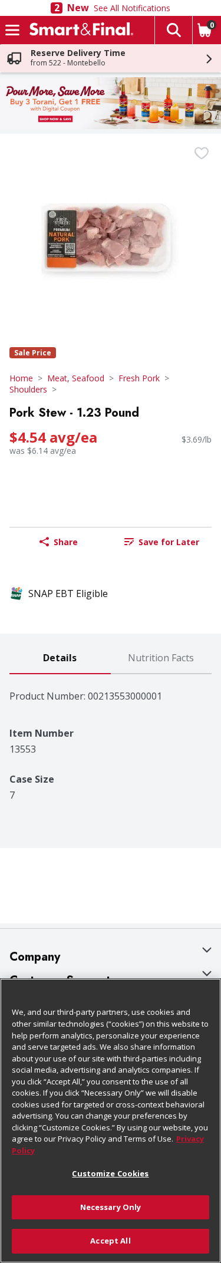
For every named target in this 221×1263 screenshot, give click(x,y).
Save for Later (168, 542)
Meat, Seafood (75, 378)
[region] (110, 1120)
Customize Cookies (110, 1173)
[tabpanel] (110, 737)
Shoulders (28, 389)
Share (66, 542)
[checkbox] (201, 153)
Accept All (110, 1240)
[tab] (60, 658)
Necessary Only (110, 1207)
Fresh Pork (139, 378)
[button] (173, 30)
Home (21, 378)
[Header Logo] (79, 30)
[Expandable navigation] (12, 30)
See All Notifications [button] (132, 8)
